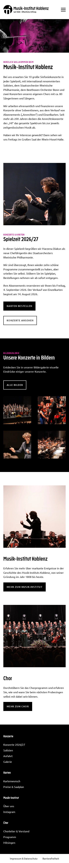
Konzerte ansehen (20, 320)
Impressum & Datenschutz (24, 858)
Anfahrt (8, 756)
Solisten (8, 750)
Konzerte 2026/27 (14, 744)
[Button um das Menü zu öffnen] (63, 9)
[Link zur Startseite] (26, 9)
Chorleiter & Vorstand (16, 831)
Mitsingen (9, 842)
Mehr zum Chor (18, 706)
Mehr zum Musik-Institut (24, 586)
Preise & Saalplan (13, 786)
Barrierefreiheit (51, 858)
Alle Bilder (15, 384)
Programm (9, 837)
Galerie (7, 761)
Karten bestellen (19, 306)
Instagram (9, 811)
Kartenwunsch (11, 781)
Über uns (8, 806)
